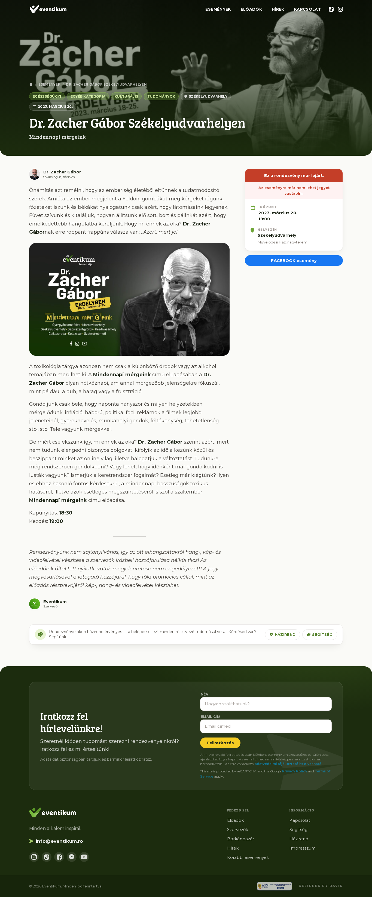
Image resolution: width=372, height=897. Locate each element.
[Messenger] (72, 857)
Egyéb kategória (88, 96)
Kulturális (126, 96)
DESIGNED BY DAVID (321, 886)
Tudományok (161, 96)
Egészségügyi (47, 96)
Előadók (251, 9)
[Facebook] (59, 857)
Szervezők (237, 829)
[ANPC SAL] (274, 886)
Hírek (278, 9)
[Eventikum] (47, 9)
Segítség (322, 634)
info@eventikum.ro (59, 841)
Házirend (285, 634)
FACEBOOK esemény (294, 260)
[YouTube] (84, 857)
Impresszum (302, 848)
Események (218, 9)
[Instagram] (340, 9)
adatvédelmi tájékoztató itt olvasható (288, 764)
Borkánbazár (240, 838)
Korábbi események (248, 857)
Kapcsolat (307, 9)
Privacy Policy (294, 771)
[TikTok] (331, 9)
